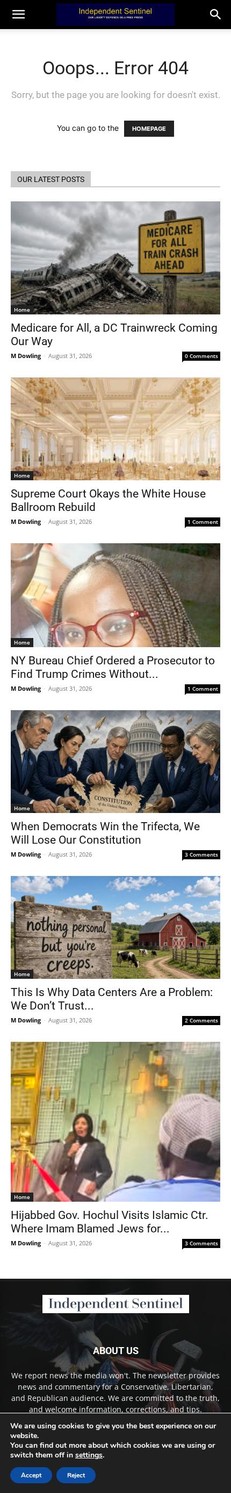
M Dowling (26, 356)
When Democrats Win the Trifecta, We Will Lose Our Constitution (105, 833)
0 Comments (201, 356)
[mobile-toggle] (18, 14)
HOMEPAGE (149, 128)
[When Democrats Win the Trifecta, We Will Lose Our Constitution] (115, 761)
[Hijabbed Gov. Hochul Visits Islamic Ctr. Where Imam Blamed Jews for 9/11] (115, 1122)
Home (22, 309)
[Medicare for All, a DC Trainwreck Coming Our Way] (115, 257)
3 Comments (201, 854)
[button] (216, 14)
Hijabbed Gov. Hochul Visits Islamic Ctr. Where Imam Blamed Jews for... (109, 1222)
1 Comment (202, 521)
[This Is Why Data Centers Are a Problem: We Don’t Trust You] (115, 927)
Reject (76, 1475)
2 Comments (201, 1020)
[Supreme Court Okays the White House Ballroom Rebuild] (115, 428)
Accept (31, 1475)
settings (89, 1455)
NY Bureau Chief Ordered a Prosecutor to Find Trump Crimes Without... (113, 667)
